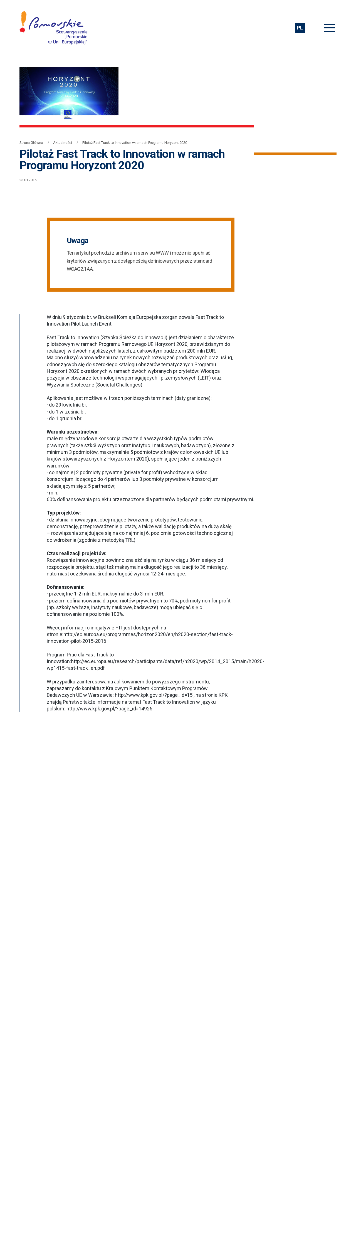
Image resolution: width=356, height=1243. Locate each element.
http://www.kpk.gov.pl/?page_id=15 (153, 695)
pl (300, 28)
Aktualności (62, 143)
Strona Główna (31, 143)
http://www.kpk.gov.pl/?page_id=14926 (109, 709)
